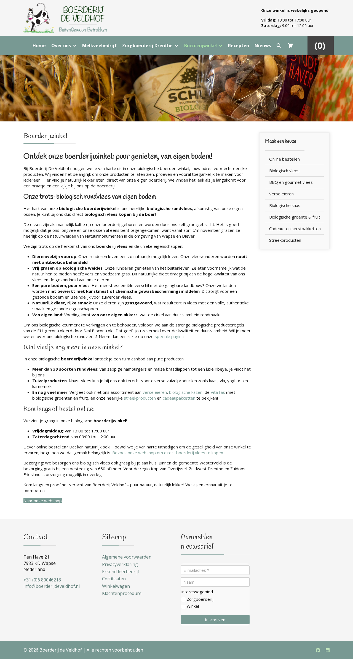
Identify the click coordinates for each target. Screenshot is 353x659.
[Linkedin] (328, 650)
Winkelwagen (116, 586)
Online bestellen (284, 159)
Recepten (238, 45)
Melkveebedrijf (99, 45)
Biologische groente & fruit (294, 217)
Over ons (61, 45)
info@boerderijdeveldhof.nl (51, 586)
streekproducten (140, 398)
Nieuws (263, 45)
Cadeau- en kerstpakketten (295, 228)
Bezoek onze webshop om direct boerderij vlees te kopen (167, 452)
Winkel (193, 606)
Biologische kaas (284, 205)
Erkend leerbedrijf (120, 571)
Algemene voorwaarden (126, 557)
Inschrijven (215, 619)
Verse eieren (281, 193)
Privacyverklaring (120, 564)
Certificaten (114, 579)
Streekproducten (285, 240)
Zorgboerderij (200, 599)
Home (39, 45)
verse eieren (155, 392)
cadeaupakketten (179, 398)
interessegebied (197, 591)
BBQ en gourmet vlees (291, 182)
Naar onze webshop (42, 500)
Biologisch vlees (284, 170)
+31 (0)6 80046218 (42, 580)
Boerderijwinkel (200, 45)
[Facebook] (318, 650)
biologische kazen (185, 392)
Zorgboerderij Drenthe (147, 45)
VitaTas (218, 392)
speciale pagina (169, 336)
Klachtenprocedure (121, 593)
